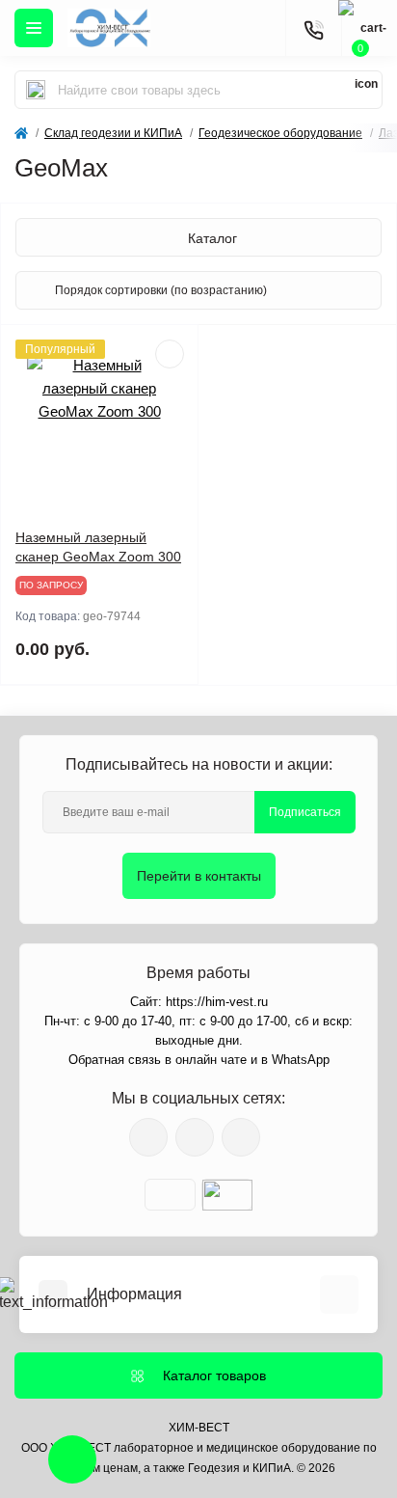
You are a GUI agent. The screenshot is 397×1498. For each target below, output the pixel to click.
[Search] (35, 89)
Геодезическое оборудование (280, 133)
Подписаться (305, 812)
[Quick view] (169, 354)
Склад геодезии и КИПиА (113, 133)
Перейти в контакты (199, 876)
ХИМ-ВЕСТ (199, 1427)
